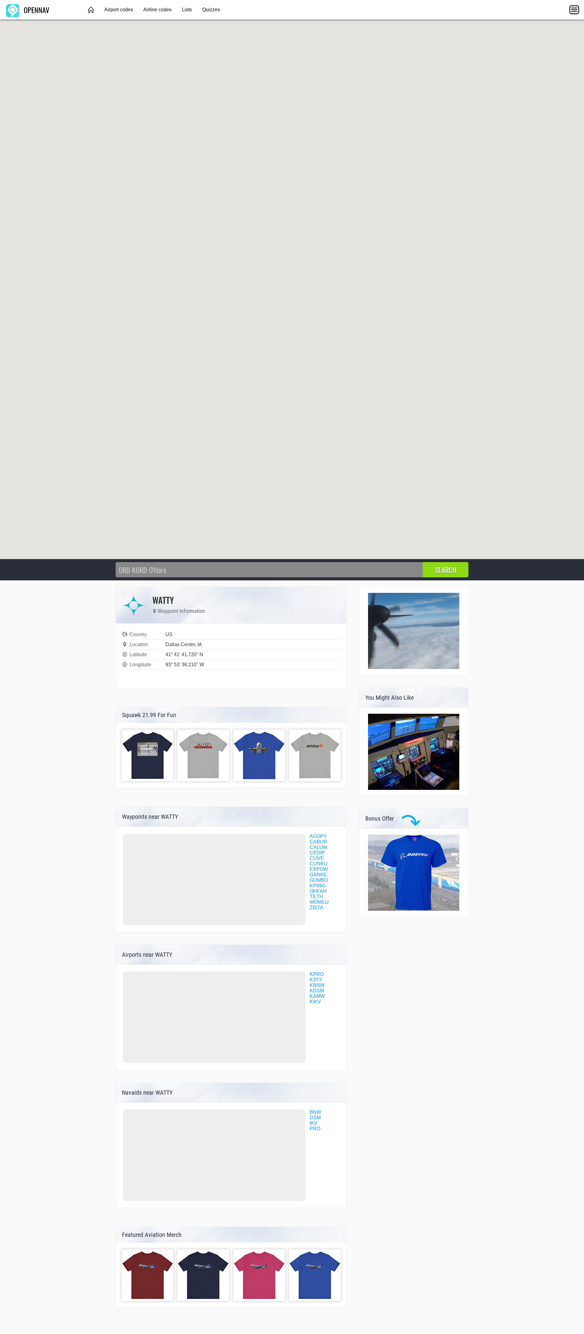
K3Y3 (316, 979)
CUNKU (319, 863)
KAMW (317, 996)
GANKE (318, 874)
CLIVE (317, 858)
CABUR (318, 841)
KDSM (317, 990)
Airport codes (118, 9)
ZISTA (316, 907)
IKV (314, 1123)
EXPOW (319, 869)
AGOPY (318, 836)
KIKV (315, 1001)
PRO (315, 1128)
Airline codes (157, 9)
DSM (315, 1117)
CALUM (318, 847)
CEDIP (317, 852)
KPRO (317, 974)
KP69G (317, 885)
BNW (315, 1112)
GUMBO (319, 880)
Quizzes (211, 9)
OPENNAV (35, 9)
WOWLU (319, 902)
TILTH (316, 896)
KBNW (317, 985)
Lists (187, 9)
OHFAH (318, 891)
